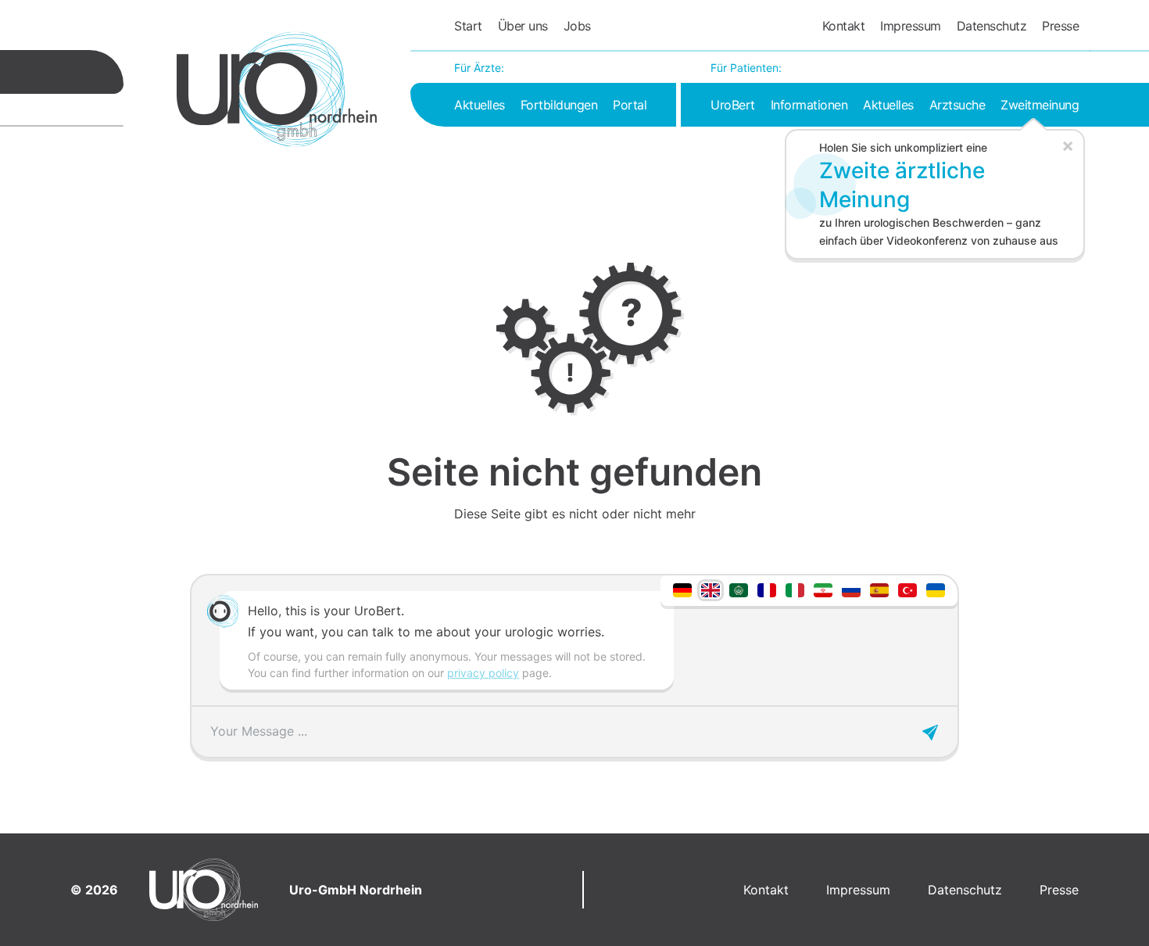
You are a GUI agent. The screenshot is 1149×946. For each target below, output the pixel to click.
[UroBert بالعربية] (738, 589)
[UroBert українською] (935, 589)
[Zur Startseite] (277, 89)
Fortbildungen (559, 105)
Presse (1060, 26)
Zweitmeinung (1039, 105)
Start (468, 26)
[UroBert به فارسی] (823, 589)
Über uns (523, 26)
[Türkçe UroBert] (907, 589)
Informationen (809, 105)
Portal (629, 105)
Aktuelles (479, 105)
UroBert (733, 105)
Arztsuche (957, 105)
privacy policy (483, 672)
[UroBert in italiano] (795, 589)
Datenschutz (992, 26)
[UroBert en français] (766, 589)
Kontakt (843, 26)
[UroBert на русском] (851, 589)
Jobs (577, 26)
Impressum (910, 26)
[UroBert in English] (710, 589)
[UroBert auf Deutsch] (682, 589)
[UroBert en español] (879, 589)
